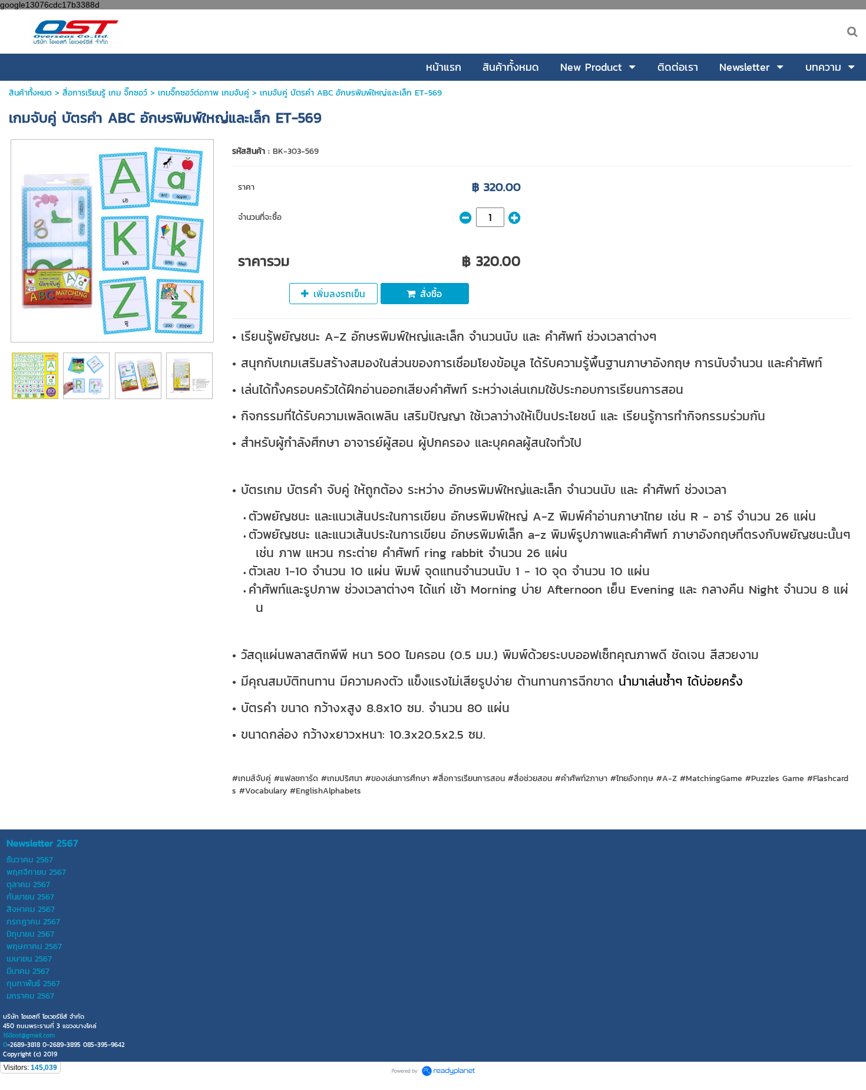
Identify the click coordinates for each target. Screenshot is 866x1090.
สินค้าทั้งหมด (30, 93)
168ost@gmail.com (29, 1035)
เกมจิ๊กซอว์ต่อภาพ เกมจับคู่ (203, 93)
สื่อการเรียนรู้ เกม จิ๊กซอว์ (106, 93)
